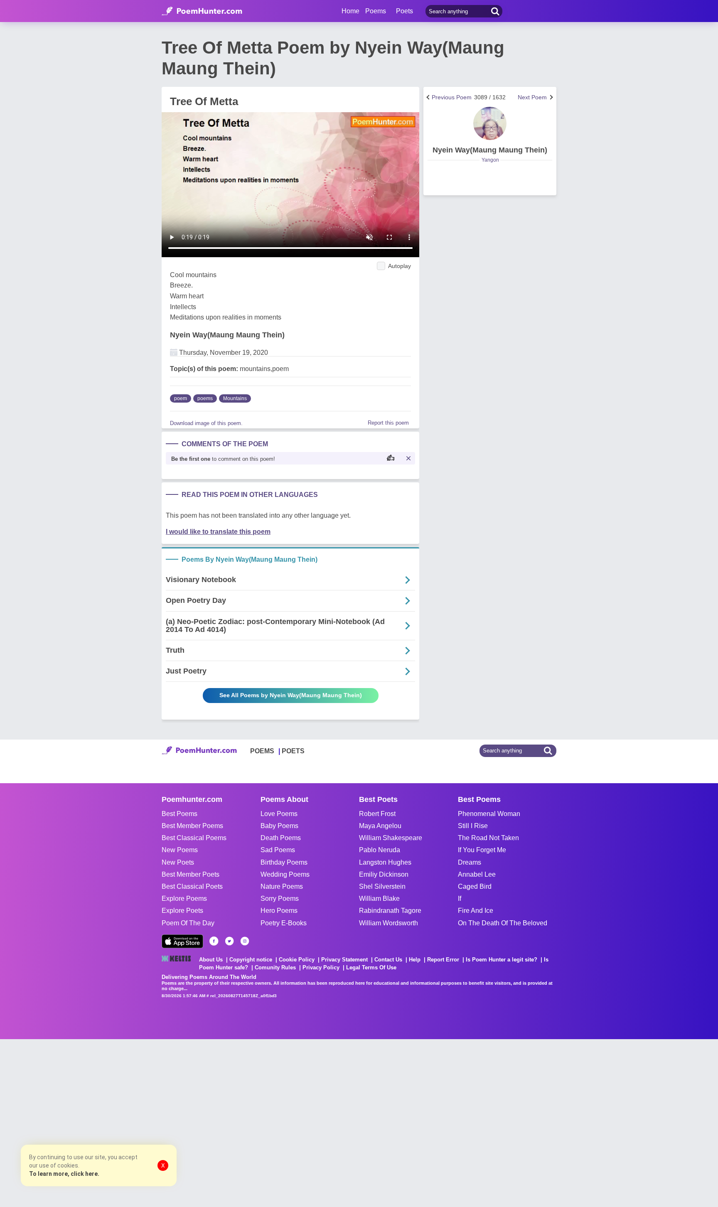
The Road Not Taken (488, 837)
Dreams (469, 862)
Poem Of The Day (188, 923)
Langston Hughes (385, 862)
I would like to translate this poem (218, 531)
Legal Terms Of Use (371, 967)
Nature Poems (282, 886)
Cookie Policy (297, 959)
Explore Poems (184, 898)
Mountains (235, 398)
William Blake (379, 898)
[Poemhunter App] (182, 941)
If (459, 898)
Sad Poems (278, 849)
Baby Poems (279, 825)
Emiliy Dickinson (383, 874)
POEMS (262, 751)
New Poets (178, 862)
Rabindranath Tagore (390, 910)
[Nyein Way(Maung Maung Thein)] (490, 123)
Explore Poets (182, 910)
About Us (211, 959)
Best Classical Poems (194, 837)
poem (180, 398)
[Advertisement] (124, 1122)
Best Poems (179, 813)
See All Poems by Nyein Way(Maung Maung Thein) (290, 695)
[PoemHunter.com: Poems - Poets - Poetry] (202, 11)
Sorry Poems (280, 898)
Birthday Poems (284, 862)
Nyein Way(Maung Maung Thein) (227, 335)
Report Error (443, 959)
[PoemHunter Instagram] (244, 941)
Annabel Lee (477, 874)
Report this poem (388, 423)
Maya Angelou (380, 825)
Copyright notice (250, 959)
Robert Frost (377, 813)
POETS (293, 751)
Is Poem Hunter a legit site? (501, 959)
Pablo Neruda (379, 849)
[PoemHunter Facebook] (214, 941)
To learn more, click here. (64, 1173)
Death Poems (281, 837)
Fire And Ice (475, 910)
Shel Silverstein (382, 886)
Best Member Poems (192, 825)
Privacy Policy (320, 967)
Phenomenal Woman (489, 813)
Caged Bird (475, 886)
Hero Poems (279, 910)
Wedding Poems (285, 874)
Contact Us (388, 959)
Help (414, 959)
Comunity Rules (275, 967)
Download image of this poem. (206, 423)
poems (205, 398)
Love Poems (279, 813)
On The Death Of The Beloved (502, 923)
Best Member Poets (190, 874)
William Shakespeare (390, 837)
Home (350, 11)
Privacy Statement (344, 959)
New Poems (180, 849)
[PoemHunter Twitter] (229, 941)
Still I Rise (473, 825)
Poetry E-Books (284, 923)
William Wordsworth (388, 923)
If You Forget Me (482, 849)
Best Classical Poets (192, 886)
